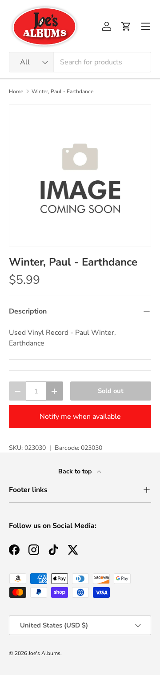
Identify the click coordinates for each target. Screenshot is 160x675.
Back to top (75, 471)
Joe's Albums (44, 653)
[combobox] (80, 62)
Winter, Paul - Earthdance (62, 91)
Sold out (111, 390)
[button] (126, 26)
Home (16, 91)
